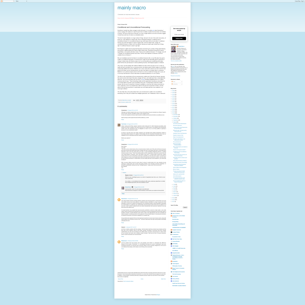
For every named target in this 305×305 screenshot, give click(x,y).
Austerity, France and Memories (180, 133)
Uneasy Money (175, 278)
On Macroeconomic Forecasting (180, 162)
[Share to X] (139, 100)
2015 (173, 111)
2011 (173, 201)
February (175, 193)
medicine (127, 102)
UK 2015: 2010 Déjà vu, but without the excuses (179, 139)
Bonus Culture (176, 169)
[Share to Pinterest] (142, 100)
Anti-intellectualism (177, 176)
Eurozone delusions (177, 125)
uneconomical (175, 281)
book (173, 66)
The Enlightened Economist (178, 271)
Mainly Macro (128, 187)
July (174, 184)
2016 (173, 109)
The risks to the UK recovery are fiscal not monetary (180, 155)
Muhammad (124, 240)
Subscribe (179, 38)
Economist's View (176, 236)
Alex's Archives (176, 213)
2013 (173, 197)
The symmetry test (177, 141)
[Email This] (136, 100)
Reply (122, 119)
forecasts (123, 102)
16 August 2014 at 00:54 (132, 124)
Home (142, 279)
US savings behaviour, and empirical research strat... (179, 178)
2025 (173, 92)
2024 (173, 94)
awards (176, 73)
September (175, 120)
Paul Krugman (175, 263)
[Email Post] (134, 100)
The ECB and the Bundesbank (179, 123)
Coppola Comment (176, 229)
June (174, 186)
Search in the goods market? (179, 149)
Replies (124, 172)
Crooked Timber (176, 232)
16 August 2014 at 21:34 (132, 198)
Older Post (163, 279)
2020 (173, 101)
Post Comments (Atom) (128, 281)
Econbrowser (175, 234)
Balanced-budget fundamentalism (177, 144)
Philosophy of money (177, 266)
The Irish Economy (176, 274)
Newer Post (120, 279)
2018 (173, 105)
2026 (173, 90)
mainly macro (132, 7)
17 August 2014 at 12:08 (139, 187)
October (175, 118)
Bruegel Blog (175, 221)
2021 (173, 100)
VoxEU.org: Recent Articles (178, 283)
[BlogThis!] (138, 100)
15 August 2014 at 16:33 (132, 110)
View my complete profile (176, 60)
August (175, 122)
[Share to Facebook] (141, 100)
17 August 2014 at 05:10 (138, 175)
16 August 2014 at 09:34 (132, 144)
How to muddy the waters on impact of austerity (179, 181)
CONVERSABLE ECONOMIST (179, 227)
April (174, 190)
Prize (133, 18)
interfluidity (175, 243)
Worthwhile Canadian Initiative (179, 285)
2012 (173, 199)
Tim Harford (175, 276)
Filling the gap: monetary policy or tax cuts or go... (180, 131)
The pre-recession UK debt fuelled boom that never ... (179, 172)
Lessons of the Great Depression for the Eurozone (180, 128)
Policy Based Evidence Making (179, 160)
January (175, 195)
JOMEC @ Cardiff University (178, 248)
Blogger (158, 294)
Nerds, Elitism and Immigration (179, 167)
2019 (173, 103)
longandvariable (176, 252)
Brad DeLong (175, 219)
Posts (174, 81)
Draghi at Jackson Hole (178, 135)
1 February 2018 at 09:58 (132, 240)
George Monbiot (176, 241)
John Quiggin (175, 246)
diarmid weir (124, 198)
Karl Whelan (175, 250)
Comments (175, 84)
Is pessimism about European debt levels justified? (179, 165)
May (174, 188)
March (174, 191)
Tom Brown (123, 124)
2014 (173, 113)
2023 (173, 96)
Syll (130, 102)
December (175, 114)
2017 (173, 107)
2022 (173, 98)
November (175, 116)
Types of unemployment (178, 137)
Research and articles (175, 75)
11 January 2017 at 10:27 (130, 227)
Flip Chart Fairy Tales (177, 239)
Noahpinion (175, 261)
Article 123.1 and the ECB (178, 174)
